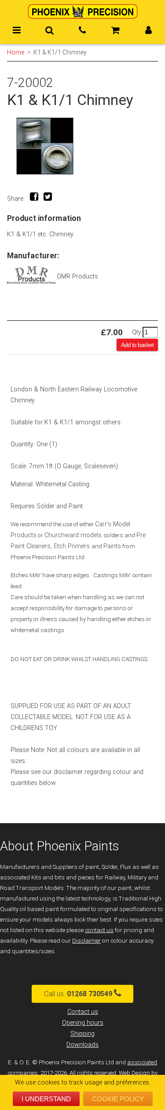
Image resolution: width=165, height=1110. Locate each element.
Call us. (78, 994)
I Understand (46, 1099)
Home (15, 52)
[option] (82, 146)
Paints (112, 546)
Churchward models (73, 535)
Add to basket (137, 345)
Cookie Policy (118, 1099)
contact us (99, 930)
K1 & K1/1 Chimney (60, 52)
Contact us (82, 1012)
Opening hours (82, 1023)
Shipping (82, 1034)
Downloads (82, 1045)
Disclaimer (86, 940)
